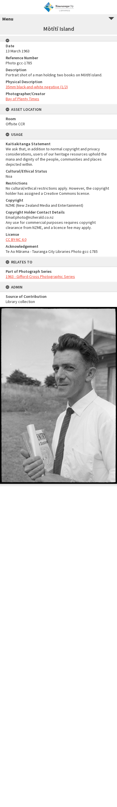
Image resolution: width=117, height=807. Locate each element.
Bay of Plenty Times (22, 98)
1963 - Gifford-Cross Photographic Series (40, 276)
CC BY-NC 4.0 (16, 239)
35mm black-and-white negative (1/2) (37, 86)
